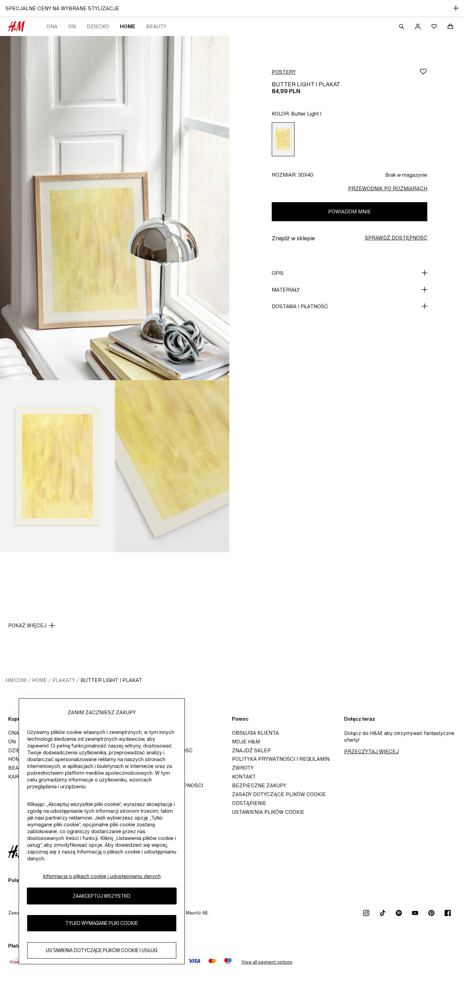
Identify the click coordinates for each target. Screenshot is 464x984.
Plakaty (63, 680)
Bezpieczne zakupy (259, 785)
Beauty (156, 26)
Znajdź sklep (251, 750)
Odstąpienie (249, 803)
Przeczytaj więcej (371, 751)
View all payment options (267, 962)
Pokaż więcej (27, 625)
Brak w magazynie (406, 175)
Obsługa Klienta (255, 733)
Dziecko (98, 26)
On (72, 26)
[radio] (283, 139)
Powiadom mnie (349, 211)
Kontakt (244, 776)
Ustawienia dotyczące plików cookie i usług (101, 950)
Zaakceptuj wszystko (101, 896)
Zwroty (243, 768)
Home (127, 26)
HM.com (15, 680)
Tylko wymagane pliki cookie (101, 923)
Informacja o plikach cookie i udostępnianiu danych (102, 876)
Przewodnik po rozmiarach (387, 188)
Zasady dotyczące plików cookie (279, 794)
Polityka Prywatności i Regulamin (280, 759)
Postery (284, 72)
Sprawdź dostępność (396, 238)
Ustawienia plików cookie (268, 812)
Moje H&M (246, 741)
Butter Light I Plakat (111, 680)
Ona (52, 26)
